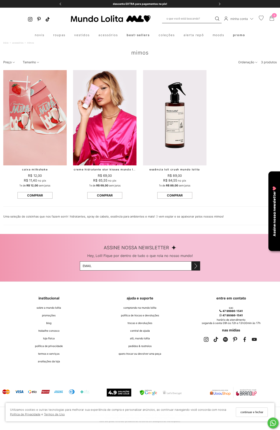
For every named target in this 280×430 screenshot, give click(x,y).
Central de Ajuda (140, 330)
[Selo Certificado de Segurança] (172, 392)
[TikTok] (47, 18)
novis (39, 35)
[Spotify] (225, 340)
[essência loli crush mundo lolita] (174, 117)
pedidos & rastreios (140, 346)
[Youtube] (254, 340)
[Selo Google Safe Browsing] (148, 392)
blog (48, 323)
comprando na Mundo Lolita (139, 307)
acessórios (108, 35)
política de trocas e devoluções (140, 315)
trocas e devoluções (140, 323)
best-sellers (138, 35)
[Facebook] (245, 340)
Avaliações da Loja (49, 361)
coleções (167, 35)
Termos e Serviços (49, 353)
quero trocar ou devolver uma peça (140, 353)
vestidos (82, 35)
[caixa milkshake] (35, 117)
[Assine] (195, 266)
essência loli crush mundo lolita (174, 169)
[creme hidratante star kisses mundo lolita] (104, 117)
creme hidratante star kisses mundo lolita (107, 169)
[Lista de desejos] (261, 19)
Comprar (35, 195)
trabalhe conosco (49, 330)
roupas (59, 35)
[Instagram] (30, 18)
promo (239, 35)
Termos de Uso (54, 414)
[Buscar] (217, 18)
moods (218, 35)
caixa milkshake (35, 169)
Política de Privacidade (25, 414)
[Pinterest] (39, 18)
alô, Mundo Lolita (140, 338)
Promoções (49, 315)
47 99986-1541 (232, 311)
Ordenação (246, 62)
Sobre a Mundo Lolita (49, 307)
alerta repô (194, 35)
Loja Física (49, 338)
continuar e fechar (251, 412)
